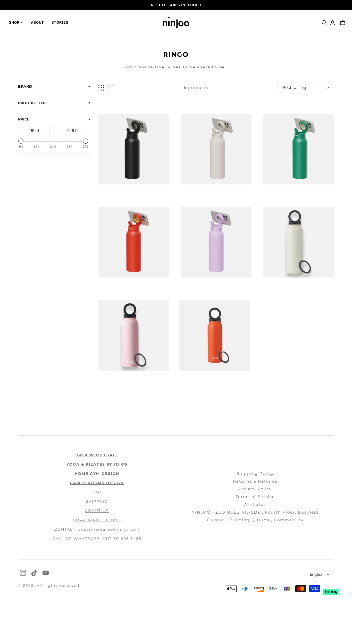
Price (23, 119)
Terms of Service (255, 496)
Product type (33, 103)
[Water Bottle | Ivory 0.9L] (298, 242)
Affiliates (255, 504)
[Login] (332, 23)
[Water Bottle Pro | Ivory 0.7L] (216, 149)
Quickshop (115, 194)
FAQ (97, 492)
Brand (25, 86)
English (316, 574)
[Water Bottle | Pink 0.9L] (133, 335)
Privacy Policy (255, 488)
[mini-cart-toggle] (342, 23)
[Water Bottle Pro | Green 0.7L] (298, 149)
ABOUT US (97, 510)
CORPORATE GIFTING (97, 520)
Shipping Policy (255, 473)
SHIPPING (97, 501)
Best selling (294, 87)
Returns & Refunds (255, 481)
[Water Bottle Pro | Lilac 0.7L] (216, 242)
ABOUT (37, 23)
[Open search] (324, 22)
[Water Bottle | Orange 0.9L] (214, 335)
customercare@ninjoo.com (109, 529)
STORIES (60, 23)
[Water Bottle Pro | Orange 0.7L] (133, 242)
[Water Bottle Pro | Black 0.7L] (133, 149)
